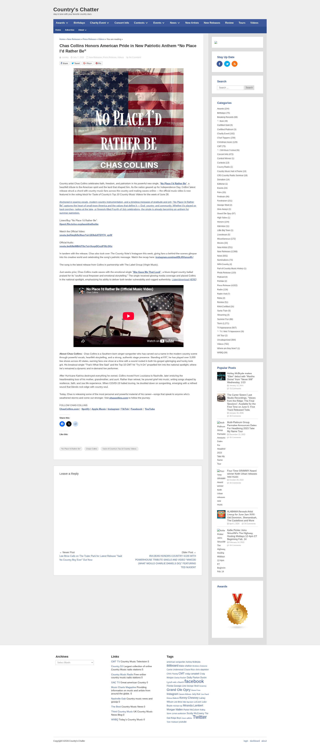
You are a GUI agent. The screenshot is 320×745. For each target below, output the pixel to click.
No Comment (135, 57)
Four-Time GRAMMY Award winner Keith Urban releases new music (242, 474)
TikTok (125, 409)
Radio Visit (222, 294)
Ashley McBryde (193, 662)
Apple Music (99, 409)
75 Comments (235, 388)
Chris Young (172, 674)
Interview (221, 226)
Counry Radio (223, 167)
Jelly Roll (196, 694)
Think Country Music (122, 711)
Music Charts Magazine (123, 687)
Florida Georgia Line (176, 686)
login (246, 741)
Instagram (113, 409)
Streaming (221, 315)
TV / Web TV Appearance (230, 331)
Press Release (109, 57)
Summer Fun (223, 319)
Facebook (136, 409)
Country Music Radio (122, 674)
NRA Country (223, 264)
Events (157, 22)
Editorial (221, 184)
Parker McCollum (191, 710)
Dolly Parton (193, 677)
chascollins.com (118, 398)
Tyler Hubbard (172, 722)
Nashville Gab (118, 698)
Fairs (219, 192)
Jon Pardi (205, 694)
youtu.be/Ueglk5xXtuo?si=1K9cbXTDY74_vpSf (86, 235)
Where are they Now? (227, 348)
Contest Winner (224, 158)
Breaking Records (225, 117)
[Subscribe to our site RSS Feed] (235, 64)
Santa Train (222, 311)
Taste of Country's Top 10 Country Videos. (119, 449)
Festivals (221, 196)
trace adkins (187, 718)
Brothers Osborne (199, 666)
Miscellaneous (223, 239)
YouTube (150, 409)
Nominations (223, 260)
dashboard (255, 741)
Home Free (195, 690)
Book (222, 121)
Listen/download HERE (184, 279)
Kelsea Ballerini (173, 698)
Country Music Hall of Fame (229, 171)
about (264, 741)
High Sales (222, 218)
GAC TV (115, 682)
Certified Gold (223, 125)
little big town (188, 702)
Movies (220, 243)
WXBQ (220, 352)
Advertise (69, 30)
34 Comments (250, 524)
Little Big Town (223, 230)
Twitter (200, 717)
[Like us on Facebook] (219, 64)
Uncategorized (223, 340)
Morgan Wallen (175, 709)
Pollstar (220, 281)
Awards (60, 22)
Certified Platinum (225, 129)
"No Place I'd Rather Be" (71, 449)
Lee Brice (178, 702)
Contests (139, 22)
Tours (242, 22)
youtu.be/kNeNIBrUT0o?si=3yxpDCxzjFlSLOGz (86, 246)
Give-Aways (222, 209)
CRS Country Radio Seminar (230, 175)
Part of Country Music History (230, 268)
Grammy (202, 686)
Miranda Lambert (193, 705)
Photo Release (224, 272)
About (81, 30)
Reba (219, 298)
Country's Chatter (76, 9)
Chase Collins (91, 449)
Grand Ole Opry (224, 213)
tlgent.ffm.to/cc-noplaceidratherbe (79, 224)
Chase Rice (189, 670)
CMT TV (115, 661)
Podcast (220, 277)
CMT (219, 146)
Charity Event (98, 22)
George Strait (223, 205)
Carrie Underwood (175, 669)
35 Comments (235, 416)
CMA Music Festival (228, 150)
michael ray (177, 706)
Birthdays (79, 22)
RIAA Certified (223, 306)
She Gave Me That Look (146, 272)
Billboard (172, 665)
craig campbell (192, 674)
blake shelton (185, 666)
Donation (221, 179)
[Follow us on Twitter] (227, 64)
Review (229, 22)
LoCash (197, 702)
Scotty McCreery (195, 713)
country (65, 57)
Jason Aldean (185, 694)
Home (58, 30)
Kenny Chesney (189, 697)
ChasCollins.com (69, 409)
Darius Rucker (180, 678)
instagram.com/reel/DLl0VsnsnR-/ (174, 257)
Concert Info (121, 22)
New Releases (212, 22)
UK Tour (220, 335)
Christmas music (224, 142)
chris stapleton (202, 669)
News (173, 22)
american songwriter (176, 662)
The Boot (116, 706)
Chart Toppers (223, 138)
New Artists (192, 22)
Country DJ (117, 666)
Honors (220, 222)
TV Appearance (224, 328)
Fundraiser (222, 201)
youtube (182, 722)
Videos (254, 22)
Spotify (86, 409)
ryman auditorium (179, 713)
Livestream (222, 235)
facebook (194, 681)
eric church (178, 682)
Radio (220, 289)
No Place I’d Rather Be (173, 183)
